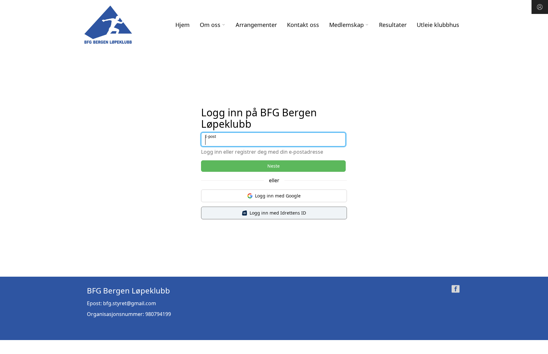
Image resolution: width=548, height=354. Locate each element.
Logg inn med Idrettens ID (278, 213)
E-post (210, 136)
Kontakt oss (303, 25)
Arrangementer (256, 25)
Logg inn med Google (278, 196)
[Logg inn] (539, 7)
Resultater (393, 25)
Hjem (182, 25)
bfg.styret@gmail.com (129, 303)
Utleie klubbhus (438, 25)
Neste (273, 166)
